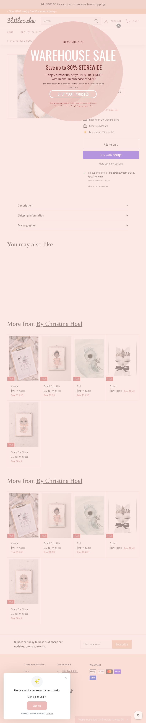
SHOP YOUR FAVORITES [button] (73, 94)
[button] (118, 26)
